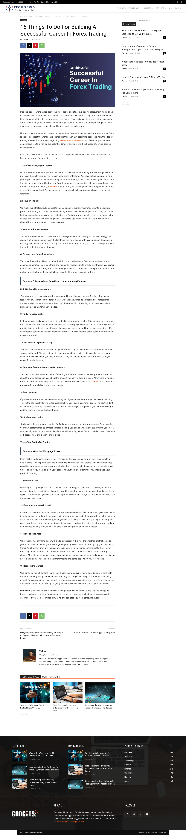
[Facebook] (173, 2)
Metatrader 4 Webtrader (71, 140)
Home (22, 16)
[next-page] (26, 716)
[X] (181, 2)
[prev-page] (22, 716)
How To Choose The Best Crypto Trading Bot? (94, 632)
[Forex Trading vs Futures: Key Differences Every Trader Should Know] (68, 692)
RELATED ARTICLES (30, 677)
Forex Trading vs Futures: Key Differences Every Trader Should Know (65, 708)
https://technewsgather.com (49, 655)
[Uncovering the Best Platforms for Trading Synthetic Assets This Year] (100, 692)
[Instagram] (177, 2)
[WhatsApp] (42, 45)
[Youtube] (147, 814)
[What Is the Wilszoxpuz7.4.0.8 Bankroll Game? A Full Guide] (35, 692)
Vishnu (25, 39)
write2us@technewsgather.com (70, 822)
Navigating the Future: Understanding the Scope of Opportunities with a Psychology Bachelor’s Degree (41, 635)
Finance (30, 16)
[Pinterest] (35, 45)
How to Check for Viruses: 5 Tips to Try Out (144, 77)
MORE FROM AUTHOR (51, 677)
